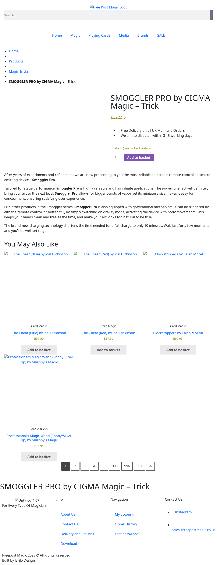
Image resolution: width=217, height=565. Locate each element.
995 (115, 466)
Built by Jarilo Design (18, 560)
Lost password (126, 534)
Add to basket (138, 157)
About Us (68, 514)
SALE (161, 35)
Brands (143, 35)
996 (127, 466)
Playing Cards (99, 35)
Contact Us (69, 524)
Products (16, 61)
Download (69, 543)
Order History (126, 524)
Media (124, 35)
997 (139, 466)
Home (57, 35)
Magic (75, 35)
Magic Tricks (19, 71)
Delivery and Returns (77, 534)
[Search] (211, 15)
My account (124, 514)
